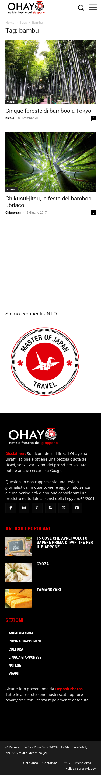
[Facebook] (10, 508)
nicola (9, 118)
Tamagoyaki (49, 589)
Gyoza (43, 564)
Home (10, 22)
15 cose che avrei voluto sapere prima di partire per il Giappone (65, 542)
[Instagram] (24, 508)
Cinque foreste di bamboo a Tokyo (48, 111)
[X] (63, 508)
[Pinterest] (37, 508)
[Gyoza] (18, 572)
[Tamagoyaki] (18, 598)
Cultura (11, 189)
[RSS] (50, 508)
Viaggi (11, 102)
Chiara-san (13, 212)
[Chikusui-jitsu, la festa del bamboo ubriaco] (50, 162)
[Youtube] (77, 508)
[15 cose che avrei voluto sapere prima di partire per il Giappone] (18, 546)
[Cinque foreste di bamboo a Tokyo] (50, 72)
